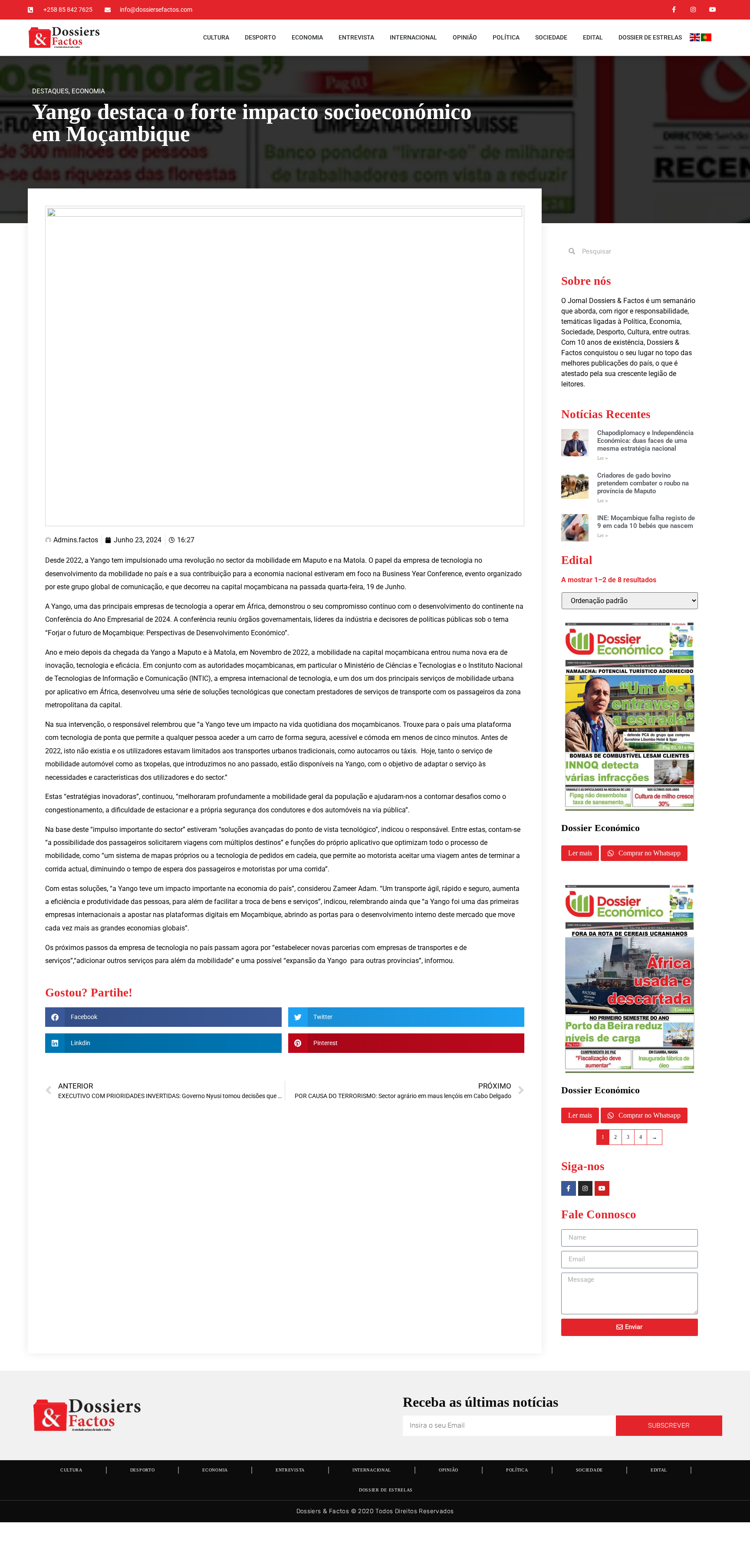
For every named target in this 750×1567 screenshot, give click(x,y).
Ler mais (580, 853)
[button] (163, 1017)
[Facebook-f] (674, 10)
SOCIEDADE (551, 37)
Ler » (602, 458)
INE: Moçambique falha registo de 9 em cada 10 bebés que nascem (646, 522)
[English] (695, 39)
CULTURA (216, 37)
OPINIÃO (465, 37)
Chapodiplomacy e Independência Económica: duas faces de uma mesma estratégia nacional (645, 440)
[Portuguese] (706, 39)
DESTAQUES (50, 91)
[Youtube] (712, 10)
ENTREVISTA (356, 37)
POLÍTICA (506, 37)
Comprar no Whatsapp (649, 853)
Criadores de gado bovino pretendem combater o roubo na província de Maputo (643, 483)
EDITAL (593, 37)
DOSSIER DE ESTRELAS (650, 37)
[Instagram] (693, 10)
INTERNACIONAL (413, 37)
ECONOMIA (307, 37)
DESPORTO (260, 37)
